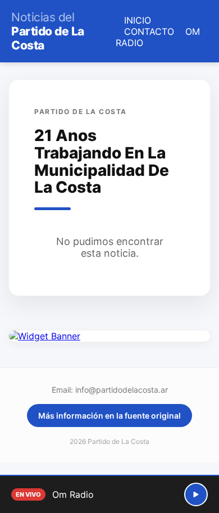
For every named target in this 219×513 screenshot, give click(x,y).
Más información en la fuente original (109, 415)
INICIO (137, 20)
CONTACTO (149, 31)
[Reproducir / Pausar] (196, 494)
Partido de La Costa (47, 31)
